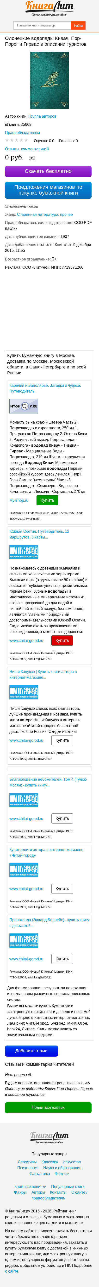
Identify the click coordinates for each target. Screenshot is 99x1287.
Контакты (58, 1192)
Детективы (27, 1162)
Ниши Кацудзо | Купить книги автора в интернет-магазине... (43, 674)
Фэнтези (62, 1174)
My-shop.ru (18, 500)
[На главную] (49, 8)
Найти (78, 25)
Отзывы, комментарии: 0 (27, 149)
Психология (27, 1168)
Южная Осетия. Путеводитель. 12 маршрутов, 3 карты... (39, 534)
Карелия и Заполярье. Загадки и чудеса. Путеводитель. (45, 388)
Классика (50, 1162)
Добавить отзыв (31, 1050)
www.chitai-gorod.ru (26, 641)
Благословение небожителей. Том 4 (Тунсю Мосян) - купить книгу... (48, 782)
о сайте (11, 1271)
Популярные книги (68, 1187)
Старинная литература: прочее (45, 214)
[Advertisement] (49, 309)
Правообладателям (22, 133)
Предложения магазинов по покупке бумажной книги (48, 190)
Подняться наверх (48, 1107)
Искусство (72, 1162)
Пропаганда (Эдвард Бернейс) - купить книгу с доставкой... (49, 923)
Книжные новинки (30, 1187)
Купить (47, 500)
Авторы (38, 1192)
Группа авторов (42, 116)
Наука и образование (62, 1168)
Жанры (20, 1192)
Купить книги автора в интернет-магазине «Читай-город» (46, 852)
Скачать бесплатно (48, 171)
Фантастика (39, 1174)
